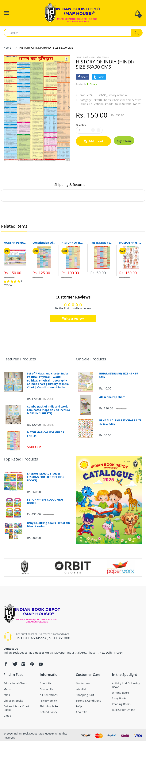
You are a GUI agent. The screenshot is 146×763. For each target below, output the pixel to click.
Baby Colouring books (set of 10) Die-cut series (48, 524)
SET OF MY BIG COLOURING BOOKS (45, 501)
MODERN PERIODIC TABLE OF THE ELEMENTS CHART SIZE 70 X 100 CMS (15, 242)
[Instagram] (23, 664)
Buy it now (124, 141)
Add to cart (95, 141)
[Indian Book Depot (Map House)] (73, 12)
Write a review (73, 318)
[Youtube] (41, 664)
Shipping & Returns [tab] (69, 184)
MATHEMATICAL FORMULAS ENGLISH (45, 434)
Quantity (81, 125)
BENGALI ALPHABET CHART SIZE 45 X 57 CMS (120, 422)
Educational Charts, (101, 104)
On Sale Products (91, 359)
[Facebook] (6, 664)
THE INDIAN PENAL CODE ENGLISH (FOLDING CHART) (101, 242)
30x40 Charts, (103, 100)
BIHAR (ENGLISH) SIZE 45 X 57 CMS (118, 375)
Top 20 (137, 104)
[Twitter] (14, 664)
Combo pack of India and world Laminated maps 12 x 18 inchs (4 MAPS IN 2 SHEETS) (48, 410)
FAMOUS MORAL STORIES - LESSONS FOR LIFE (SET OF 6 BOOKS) (45, 477)
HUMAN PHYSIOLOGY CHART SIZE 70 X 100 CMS (130, 242)
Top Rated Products (21, 459)
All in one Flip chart (112, 397)
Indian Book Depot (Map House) (93, 56)
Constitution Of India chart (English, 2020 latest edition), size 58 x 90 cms (44, 242)
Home (7, 47)
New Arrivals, (123, 104)
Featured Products (20, 359)
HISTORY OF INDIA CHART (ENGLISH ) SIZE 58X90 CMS (73, 242)
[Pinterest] (32, 664)
